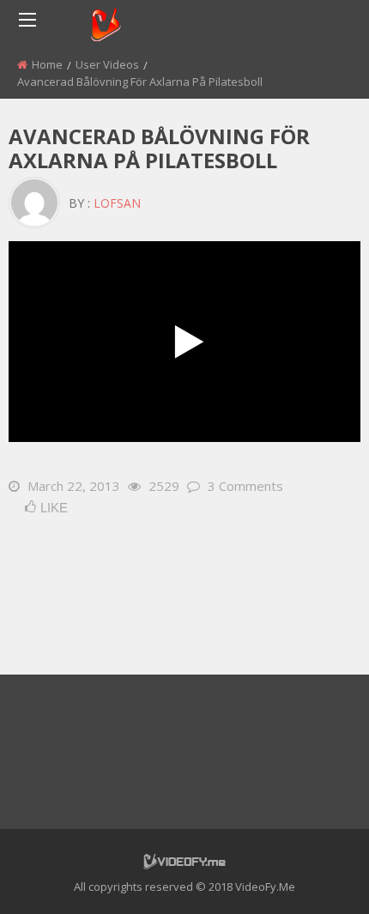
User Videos (107, 64)
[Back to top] (313, 875)
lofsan (117, 203)
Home (47, 64)
